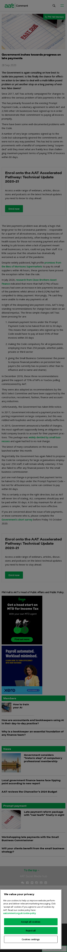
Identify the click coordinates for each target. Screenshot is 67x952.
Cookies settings (31, 939)
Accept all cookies (30, 921)
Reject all (31, 930)
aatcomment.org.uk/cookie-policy (19, 913)
